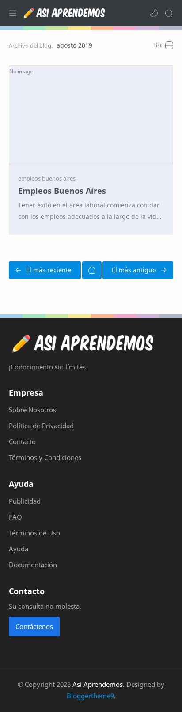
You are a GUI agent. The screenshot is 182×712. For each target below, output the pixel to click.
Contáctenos (34, 626)
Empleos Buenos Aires (62, 190)
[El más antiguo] (137, 270)
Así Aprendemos (97, 684)
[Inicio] (92, 270)
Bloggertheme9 (90, 695)
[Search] (168, 13)
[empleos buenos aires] (47, 178)
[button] (153, 13)
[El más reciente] (45, 270)
